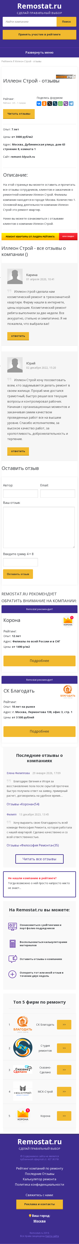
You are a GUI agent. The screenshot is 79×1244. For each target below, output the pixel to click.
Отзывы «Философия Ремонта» (33, 845)
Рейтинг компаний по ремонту (39, 1168)
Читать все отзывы (39, 859)
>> (64, 1024)
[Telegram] (71, 103)
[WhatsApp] (60, 103)
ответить (18, 336)
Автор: (8, 485)
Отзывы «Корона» (23, 804)
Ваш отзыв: (11, 503)
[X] (49, 103)
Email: (44, 485)
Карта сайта (52, 1236)
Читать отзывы (18, 113)
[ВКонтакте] (39, 103)
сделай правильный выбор (39, 8)
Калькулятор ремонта (39, 1179)
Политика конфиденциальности (39, 1184)
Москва (40, 1221)
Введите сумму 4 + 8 (18, 554)
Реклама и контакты (39, 1204)
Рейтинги (7, 61)
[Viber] (65, 103)
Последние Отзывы (39, 1174)
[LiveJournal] (55, 103)
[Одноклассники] (44, 103)
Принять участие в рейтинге (39, 34)
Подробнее (39, 660)
